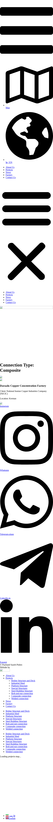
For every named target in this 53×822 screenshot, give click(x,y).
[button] (26, 235)
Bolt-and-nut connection (22, 693)
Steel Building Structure (22, 691)
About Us (10, 167)
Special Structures (19, 688)
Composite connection (21, 696)
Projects (9, 170)
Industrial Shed (18, 683)
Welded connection (19, 698)
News (8, 172)
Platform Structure (19, 686)
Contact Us (11, 177)
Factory (9, 175)
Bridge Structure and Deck (23, 680)
